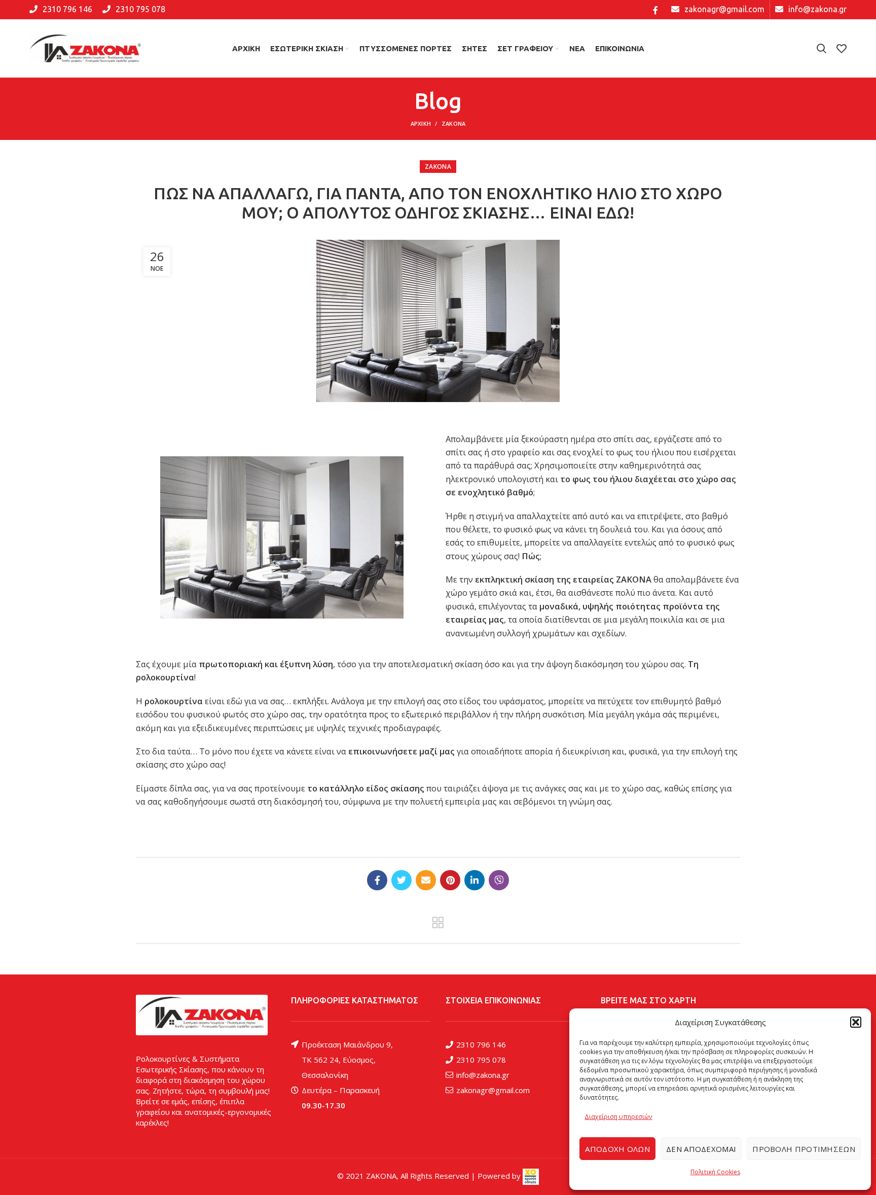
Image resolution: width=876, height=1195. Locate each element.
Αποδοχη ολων (617, 1149)
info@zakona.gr (482, 1075)
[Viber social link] (499, 880)
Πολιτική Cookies (715, 1172)
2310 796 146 (481, 1044)
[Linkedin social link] (474, 880)
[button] (856, 1022)
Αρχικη (421, 123)
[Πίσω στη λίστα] (438, 922)
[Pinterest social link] (450, 880)
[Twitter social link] (401, 880)
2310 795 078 (481, 1060)
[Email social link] (426, 880)
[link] (531, 1176)
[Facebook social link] (655, 9)
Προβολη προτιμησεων (803, 1149)
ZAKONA (454, 123)
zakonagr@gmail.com (493, 1090)
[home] (202, 1015)
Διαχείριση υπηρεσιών (618, 1116)
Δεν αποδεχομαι (701, 1149)
